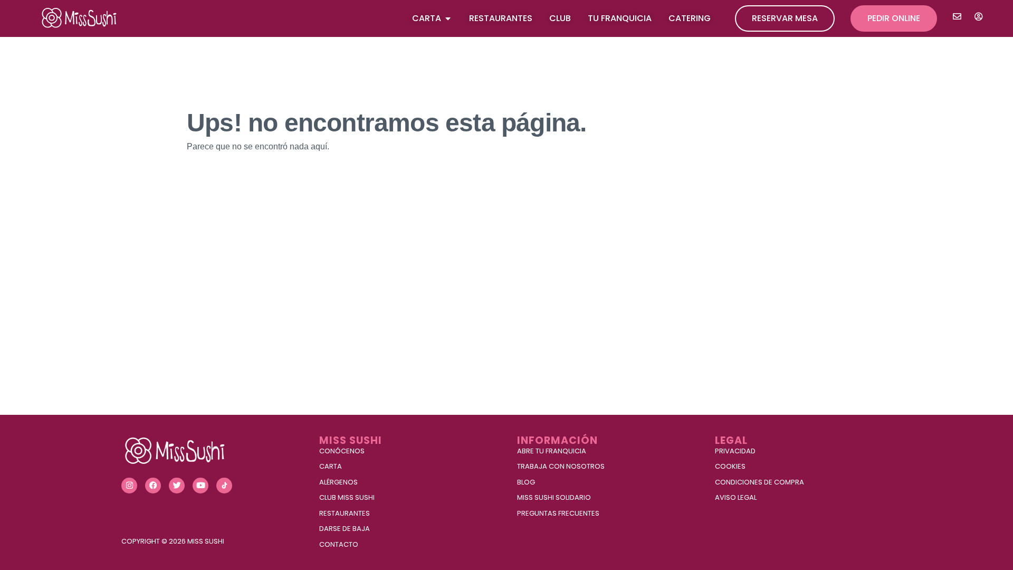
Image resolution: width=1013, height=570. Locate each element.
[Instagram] (129, 485)
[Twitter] (177, 485)
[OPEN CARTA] (448, 18)
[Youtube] (200, 485)
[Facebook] (153, 485)
